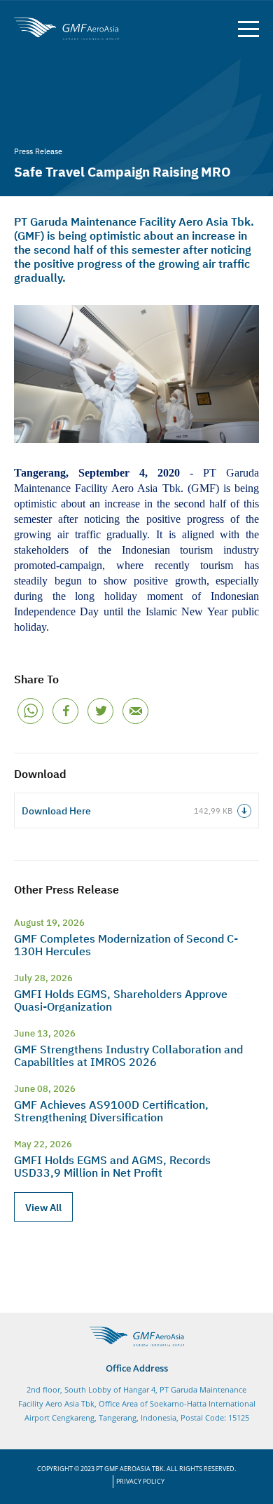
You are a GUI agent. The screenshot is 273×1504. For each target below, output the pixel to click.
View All (43, 1207)
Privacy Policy (140, 1481)
